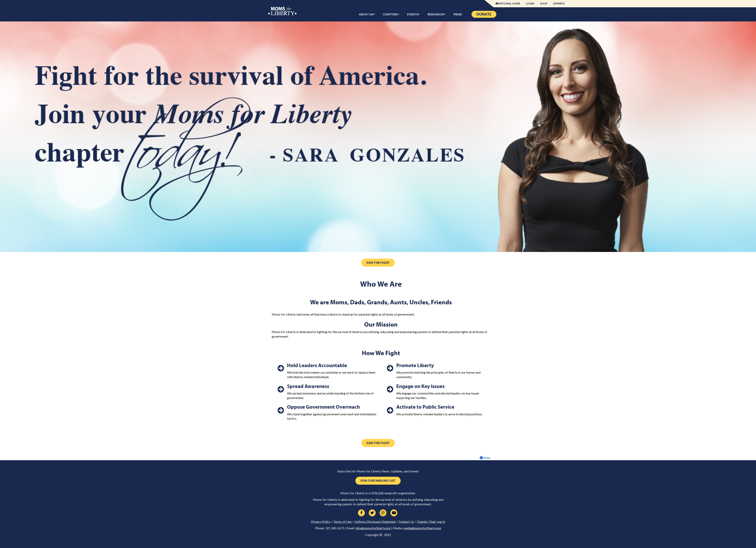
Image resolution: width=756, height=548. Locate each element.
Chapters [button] (390, 14)
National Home (509, 3)
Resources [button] (436, 14)
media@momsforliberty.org (422, 528)
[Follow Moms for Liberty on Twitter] (372, 513)
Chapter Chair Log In (431, 521)
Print (486, 458)
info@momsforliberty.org (373, 528)
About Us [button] (366, 14)
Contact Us (406, 521)
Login (530, 3)
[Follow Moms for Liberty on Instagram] (383, 513)
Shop (543, 3)
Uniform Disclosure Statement (375, 521)
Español (559, 3)
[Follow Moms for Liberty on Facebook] (361, 513)
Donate (483, 14)
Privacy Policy (321, 521)
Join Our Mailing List (378, 480)
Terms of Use (342, 521)
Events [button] (412, 14)
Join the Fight (378, 262)
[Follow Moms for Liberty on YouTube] (393, 513)
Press (457, 14)
